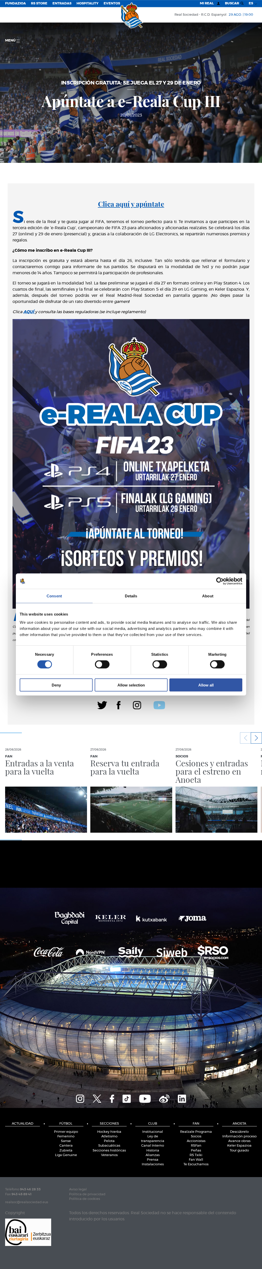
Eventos (112, 3)
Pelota (109, 1141)
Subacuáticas (109, 1145)
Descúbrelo (239, 1132)
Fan (196, 1123)
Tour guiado (239, 1150)
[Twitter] (102, 704)
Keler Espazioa (239, 1145)
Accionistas (196, 1141)
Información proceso (239, 1136)
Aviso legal (78, 1189)
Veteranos (109, 1155)
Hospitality (88, 3)
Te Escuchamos (196, 1164)
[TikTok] (127, 1098)
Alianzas (153, 1155)
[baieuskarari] (28, 1231)
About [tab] (207, 596)
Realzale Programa (196, 1132)
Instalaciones (153, 1164)
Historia (152, 1150)
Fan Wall (196, 1159)
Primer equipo (66, 1132)
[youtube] (159, 704)
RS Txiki (196, 1155)
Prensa (152, 1159)
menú (10, 40)
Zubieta (65, 1150)
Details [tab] (131, 596)
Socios (196, 1136)
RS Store (39, 3)
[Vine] (164, 1098)
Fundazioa (15, 3)
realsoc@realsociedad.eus (26, 1202)
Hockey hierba (109, 1132)
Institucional (152, 1132)
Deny (56, 685)
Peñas (196, 1150)
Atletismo (109, 1136)
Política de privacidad (87, 1194)
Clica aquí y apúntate (131, 203)
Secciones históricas (109, 1150)
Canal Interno (152, 1145)
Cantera (66, 1145)
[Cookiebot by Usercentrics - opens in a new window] (220, 581)
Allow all (206, 685)
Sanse (66, 1141)
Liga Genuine (66, 1155)
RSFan (196, 1145)
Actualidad (22, 1123)
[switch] (102, 664)
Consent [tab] (54, 596)
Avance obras (239, 1141)
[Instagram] (137, 704)
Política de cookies (84, 1199)
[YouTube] (145, 1098)
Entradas (61, 3)
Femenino (65, 1136)
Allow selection (131, 685)
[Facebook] (119, 704)
